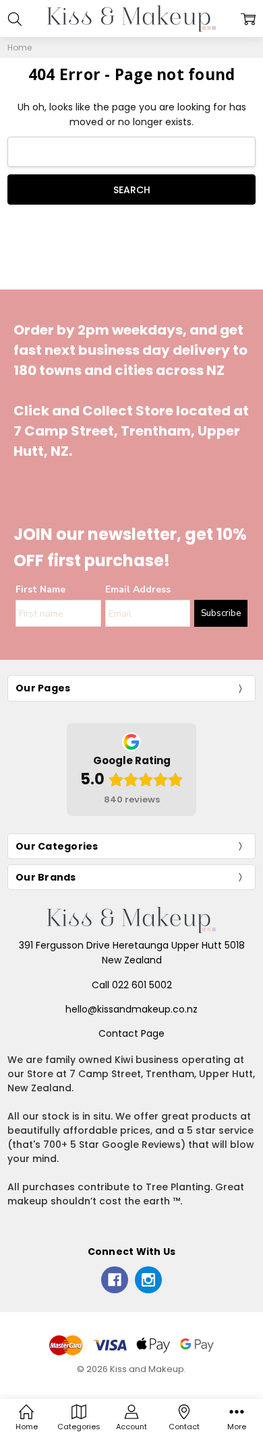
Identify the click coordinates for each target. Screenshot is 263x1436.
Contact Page (131, 1033)
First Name (40, 589)
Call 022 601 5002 (132, 985)
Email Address (138, 589)
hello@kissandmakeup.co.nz (131, 1009)
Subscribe (221, 613)
